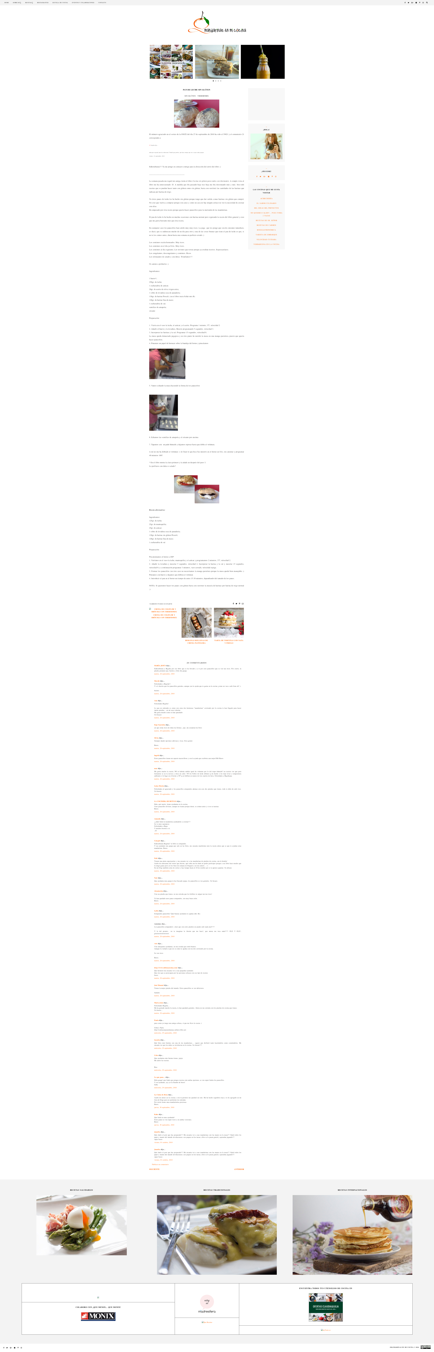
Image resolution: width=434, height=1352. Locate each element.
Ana (155, 700)
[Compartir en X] (236, 603)
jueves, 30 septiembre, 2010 (164, 1107)
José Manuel (159, 985)
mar (155, 768)
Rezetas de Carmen (266, 225)
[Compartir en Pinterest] (239, 603)
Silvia (156, 738)
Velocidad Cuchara (266, 239)
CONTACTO (102, 2)
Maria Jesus (158, 1003)
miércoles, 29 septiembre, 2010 (165, 1033)
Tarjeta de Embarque (266, 235)
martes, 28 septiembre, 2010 (164, 674)
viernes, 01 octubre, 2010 (163, 1142)
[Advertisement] (257, 104)
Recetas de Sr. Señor (266, 220)
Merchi (157, 681)
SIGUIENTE (154, 1169)
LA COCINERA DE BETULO (165, 801)
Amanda (157, 819)
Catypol (157, 840)
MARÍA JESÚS (160, 665)
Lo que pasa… (159, 1077)
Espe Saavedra (159, 725)
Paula (156, 1020)
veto (155, 943)
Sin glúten (190, 96)
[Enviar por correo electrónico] (243, 603)
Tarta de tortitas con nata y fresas (228, 641)
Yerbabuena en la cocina (266, 244)
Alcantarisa (158, 891)
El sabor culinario (266, 203)
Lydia (156, 911)
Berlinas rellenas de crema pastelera (196, 641)
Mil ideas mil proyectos (266, 208)
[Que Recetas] (207, 1322)
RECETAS (28, 2)
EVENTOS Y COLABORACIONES (83, 2)
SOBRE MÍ (16, 2)
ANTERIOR (239, 1169)
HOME (7, 2)
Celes (156, 1055)
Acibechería (266, 198)
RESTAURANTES (43, 2)
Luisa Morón (159, 786)
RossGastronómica (266, 230)
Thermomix (203, 96)
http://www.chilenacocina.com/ (166, 967)
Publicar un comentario (160, 1164)
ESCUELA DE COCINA (60, 2)
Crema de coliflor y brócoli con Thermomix (164, 616)
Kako (156, 1114)
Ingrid (156, 755)
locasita (157, 1040)
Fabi (156, 858)
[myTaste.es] (326, 1330)
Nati (156, 878)
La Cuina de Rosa (161, 1094)
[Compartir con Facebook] (233, 603)
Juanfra (157, 1132)
